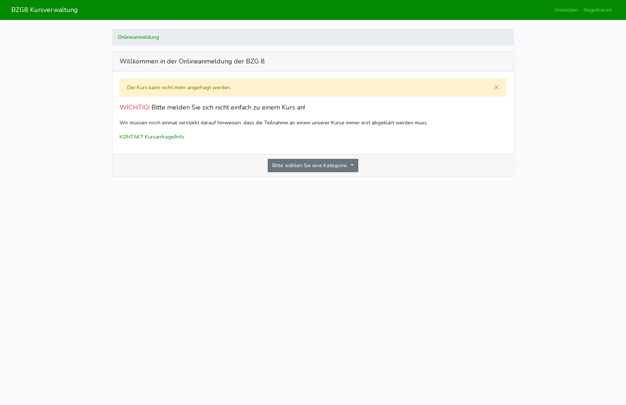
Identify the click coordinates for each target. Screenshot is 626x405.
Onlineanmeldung (138, 37)
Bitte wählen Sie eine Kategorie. (310, 165)
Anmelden (566, 9)
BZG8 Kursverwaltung (44, 9)
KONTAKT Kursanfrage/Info (152, 136)
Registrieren (598, 9)
